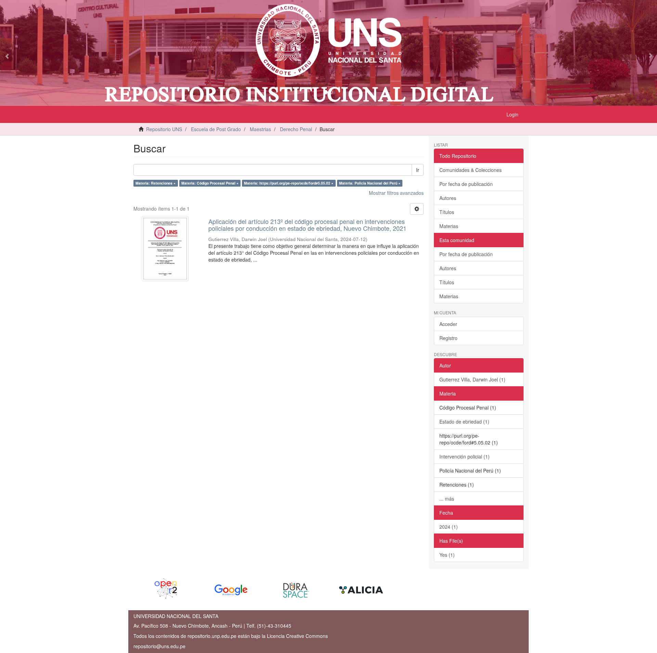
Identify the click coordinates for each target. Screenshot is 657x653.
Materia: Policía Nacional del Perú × (369, 183)
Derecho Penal (296, 129)
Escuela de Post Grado (216, 129)
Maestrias (260, 129)
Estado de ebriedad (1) (464, 421)
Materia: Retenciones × (156, 183)
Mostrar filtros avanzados (396, 192)
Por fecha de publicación (466, 183)
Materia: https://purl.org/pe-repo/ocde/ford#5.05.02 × (288, 183)
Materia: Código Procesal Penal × (210, 183)
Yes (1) (447, 554)
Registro (448, 338)
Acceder (448, 324)
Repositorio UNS (164, 129)
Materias (448, 226)
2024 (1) (448, 526)
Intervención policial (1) (464, 456)
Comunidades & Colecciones (470, 169)
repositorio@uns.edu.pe (159, 646)
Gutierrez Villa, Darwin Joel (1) (472, 379)
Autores (447, 197)
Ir (417, 169)
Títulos (446, 212)
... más (446, 498)
